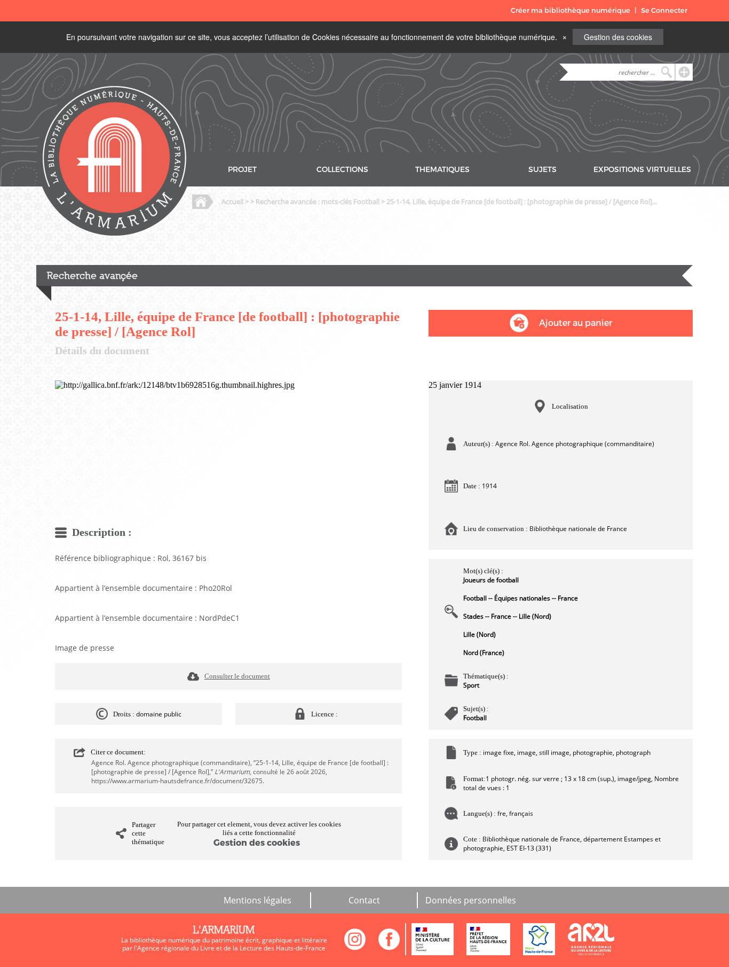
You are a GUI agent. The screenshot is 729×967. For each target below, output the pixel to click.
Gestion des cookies (618, 37)
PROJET (242, 170)
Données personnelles (470, 900)
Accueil (232, 201)
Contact (364, 900)
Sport (471, 685)
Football (475, 717)
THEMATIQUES (442, 170)
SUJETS (542, 170)
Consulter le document (237, 676)
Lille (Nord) (479, 634)
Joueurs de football (491, 579)
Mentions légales (257, 900)
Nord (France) (483, 652)
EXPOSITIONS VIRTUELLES (642, 170)
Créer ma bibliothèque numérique (570, 10)
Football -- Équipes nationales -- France (520, 598)
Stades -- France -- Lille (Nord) (507, 616)
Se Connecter (664, 10)
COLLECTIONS (342, 170)
